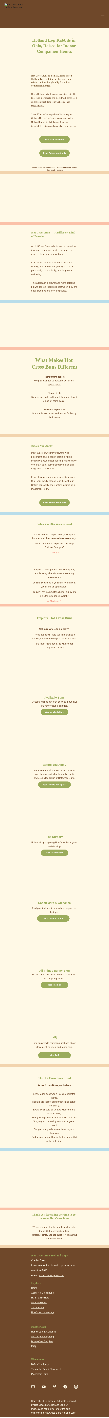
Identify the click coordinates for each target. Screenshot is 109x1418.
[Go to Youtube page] (44, 1387)
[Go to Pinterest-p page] (54, 1387)
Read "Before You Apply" (54, 784)
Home (34, 1288)
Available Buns (39, 1302)
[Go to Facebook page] (65, 1387)
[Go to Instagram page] (76, 1387)
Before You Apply (40, 1364)
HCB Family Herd (40, 1297)
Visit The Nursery (54, 852)
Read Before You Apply (54, 153)
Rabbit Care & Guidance (43, 1332)
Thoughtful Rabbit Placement (46, 1369)
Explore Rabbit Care (53, 918)
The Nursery (37, 1307)
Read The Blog (54, 985)
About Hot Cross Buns (42, 1293)
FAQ (33, 1346)
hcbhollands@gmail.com (51, 1275)
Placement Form (39, 1374)
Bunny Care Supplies (42, 1341)
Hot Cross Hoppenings (42, 1312)
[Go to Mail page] (33, 1387)
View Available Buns (54, 139)
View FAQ (54, 1055)
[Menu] (102, 14)
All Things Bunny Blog (42, 1336)
